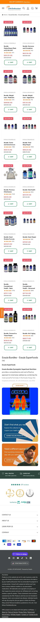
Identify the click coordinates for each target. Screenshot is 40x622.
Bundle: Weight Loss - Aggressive (28, 96)
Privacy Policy (23, 612)
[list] (20, 474)
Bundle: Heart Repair (29, 237)
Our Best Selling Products (14, 435)
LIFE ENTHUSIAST (16, 569)
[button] (3, 8)
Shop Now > (27, 2)
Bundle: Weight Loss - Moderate (9, 96)
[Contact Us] (32, 8)
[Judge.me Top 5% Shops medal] (30, 493)
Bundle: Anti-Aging (29, 333)
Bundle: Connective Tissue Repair (10, 334)
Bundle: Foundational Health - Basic (8, 286)
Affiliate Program (16, 614)
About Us (4, 612)
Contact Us (25, 614)
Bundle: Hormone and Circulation (28, 47)
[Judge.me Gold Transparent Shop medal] (10, 493)
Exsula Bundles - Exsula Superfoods (19, 14)
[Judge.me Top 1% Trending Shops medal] (20, 493)
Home (5, 14)
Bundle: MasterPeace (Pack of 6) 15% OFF (10, 48)
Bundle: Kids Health (29, 190)
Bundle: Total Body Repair (27, 143)
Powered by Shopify (27, 569)
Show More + (20, 385)
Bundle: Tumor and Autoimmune (9, 143)
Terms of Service (13, 612)
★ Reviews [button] (2, 312)
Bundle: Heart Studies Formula (9, 238)
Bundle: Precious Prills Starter (9, 191)
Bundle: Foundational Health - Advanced (29, 286)
